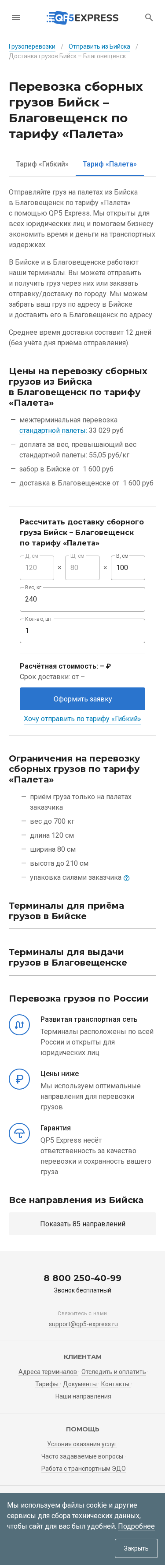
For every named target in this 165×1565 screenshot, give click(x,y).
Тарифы (47, 1384)
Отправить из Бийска (99, 46)
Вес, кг (33, 587)
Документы (80, 1384)
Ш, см (77, 556)
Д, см (31, 556)
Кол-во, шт (38, 619)
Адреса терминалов (48, 1371)
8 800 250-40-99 (82, 1278)
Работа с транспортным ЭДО (83, 1468)
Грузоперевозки (32, 46)
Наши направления (83, 1396)
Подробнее (136, 1526)
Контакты (116, 1384)
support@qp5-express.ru (83, 1324)
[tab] (42, 164)
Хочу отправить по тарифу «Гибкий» (82, 719)
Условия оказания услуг (82, 1444)
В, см (122, 556)
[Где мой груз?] (149, 17)
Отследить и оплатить (113, 1371)
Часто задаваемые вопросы (82, 1456)
